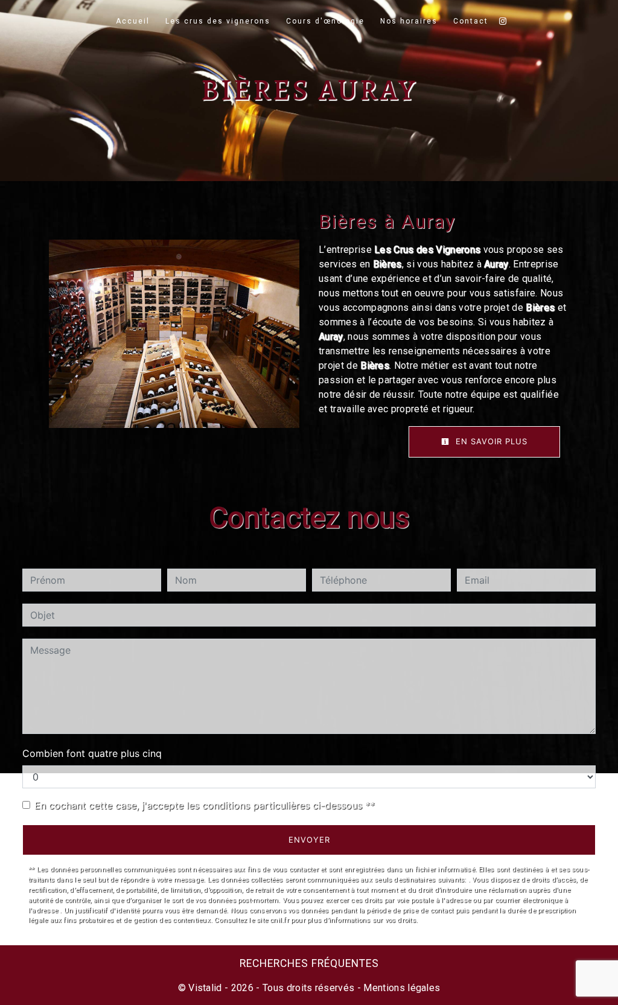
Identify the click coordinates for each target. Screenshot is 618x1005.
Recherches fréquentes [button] (309, 963)
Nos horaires (409, 21)
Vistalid (205, 988)
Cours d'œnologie (325, 21)
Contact (470, 21)
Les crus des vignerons (217, 21)
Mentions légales (400, 988)
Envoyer (309, 839)
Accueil (133, 21)
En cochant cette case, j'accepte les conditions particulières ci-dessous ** (204, 805)
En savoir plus (490, 441)
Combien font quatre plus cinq (92, 753)
